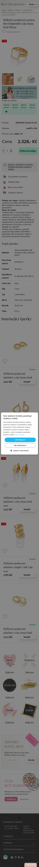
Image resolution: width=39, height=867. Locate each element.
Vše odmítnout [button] (20, 445)
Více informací (19, 435)
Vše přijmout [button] (20, 440)
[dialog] (19, 433)
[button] (19, 450)
